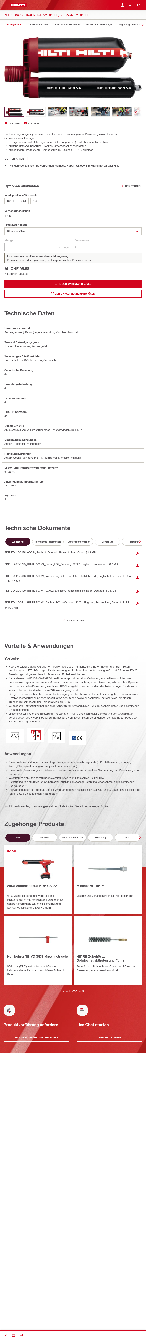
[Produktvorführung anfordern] (13, 1335)
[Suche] (138, 5)
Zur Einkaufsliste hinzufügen (75, 293)
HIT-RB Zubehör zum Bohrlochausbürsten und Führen (101, 958)
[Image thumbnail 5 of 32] (100, 112)
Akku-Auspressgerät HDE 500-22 (32, 886)
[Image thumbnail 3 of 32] (57, 112)
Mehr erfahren (14, 158)
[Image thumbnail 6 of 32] (122, 112)
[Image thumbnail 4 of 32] (79, 112)
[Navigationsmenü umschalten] (6, 5)
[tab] (14, 24)
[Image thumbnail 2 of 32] (36, 112)
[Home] (18, 5)
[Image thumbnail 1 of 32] (14, 112)
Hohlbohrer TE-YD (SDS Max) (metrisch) (37, 956)
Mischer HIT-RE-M (90, 886)
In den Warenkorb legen (75, 283)
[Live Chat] (21, 1335)
